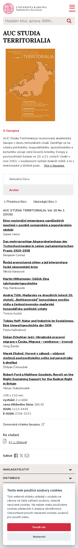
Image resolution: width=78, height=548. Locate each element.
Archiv (14, 190)
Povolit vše (39, 527)
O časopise (11, 131)
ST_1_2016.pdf (18, 442)
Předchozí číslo (16, 202)
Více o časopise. (54, 166)
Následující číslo (43, 202)
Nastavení (39, 536)
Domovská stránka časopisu (21, 424)
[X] (21, 456)
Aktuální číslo (19, 179)
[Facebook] (16, 456)
